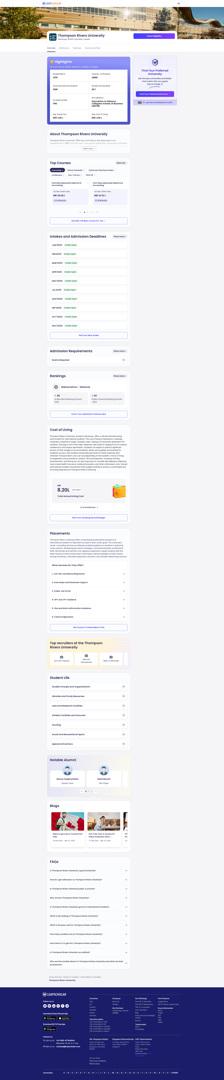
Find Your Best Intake (89, 335)
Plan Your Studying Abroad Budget (88, 517)
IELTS (137, 1027)
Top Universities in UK (97, 1024)
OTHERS (174, 1073)
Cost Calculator (141, 1010)
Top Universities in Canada (99, 1026)
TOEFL (160, 1013)
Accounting (57, 170)
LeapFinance (163, 1001)
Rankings (77, 48)
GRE (159, 1020)
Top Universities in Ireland (99, 1031)
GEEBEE (115, 1013)
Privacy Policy (94, 1058)
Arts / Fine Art (75, 175)
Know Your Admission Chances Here (89, 414)
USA (91, 1001)
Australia (92, 1010)
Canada (92, 1007)
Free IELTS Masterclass (144, 1004)
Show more (119, 236)
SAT (159, 1015)
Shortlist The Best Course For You (87, 220)
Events (137, 1021)
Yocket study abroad (120, 1011)
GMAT (160, 1022)
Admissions (64, 48)
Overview (51, 48)
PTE (159, 1018)
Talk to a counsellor (142, 1007)
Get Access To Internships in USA (88, 627)
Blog (137, 1013)
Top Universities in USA (98, 1022)
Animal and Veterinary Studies (102, 170)
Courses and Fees (92, 48)
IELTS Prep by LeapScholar (168, 1004)
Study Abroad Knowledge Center (145, 1016)
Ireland (92, 1013)
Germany (92, 1015)
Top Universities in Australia (99, 1029)
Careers (115, 1004)
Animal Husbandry (75, 170)
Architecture (58, 175)
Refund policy (94, 1064)
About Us (115, 1001)
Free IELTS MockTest (143, 1001)
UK (90, 1004)
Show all (120, 163)
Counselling (139, 1029)
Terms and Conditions (97, 1061)
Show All (89, 175)
